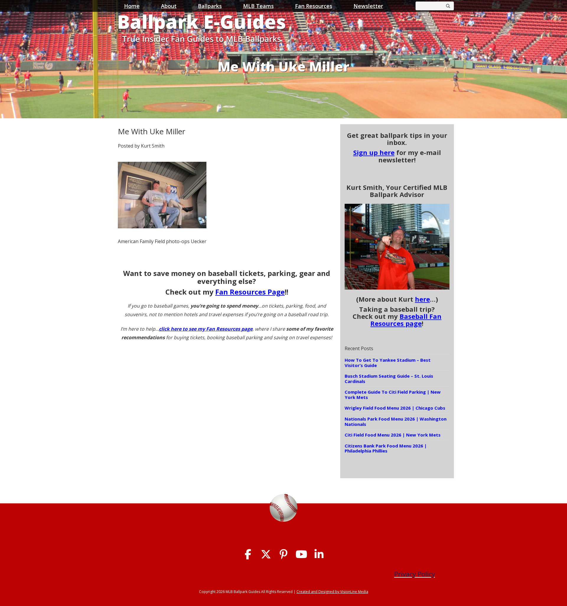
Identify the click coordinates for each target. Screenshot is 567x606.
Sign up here (374, 152)
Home (132, 5)
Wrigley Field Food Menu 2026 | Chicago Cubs (395, 408)
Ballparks (210, 5)
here (422, 299)
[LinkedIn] (319, 554)
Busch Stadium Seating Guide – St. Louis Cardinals (389, 378)
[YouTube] (301, 554)
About (169, 5)
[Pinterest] (283, 554)
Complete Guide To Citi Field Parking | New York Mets (393, 394)
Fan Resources (313, 5)
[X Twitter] (266, 554)
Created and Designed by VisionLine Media (332, 591)
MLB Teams (258, 5)
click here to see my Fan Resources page (205, 329)
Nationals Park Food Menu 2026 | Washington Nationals (396, 421)
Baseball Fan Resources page (405, 320)
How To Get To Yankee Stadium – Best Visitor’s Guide (388, 362)
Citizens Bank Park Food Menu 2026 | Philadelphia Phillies (386, 448)
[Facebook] (248, 554)
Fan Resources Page (250, 292)
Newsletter (368, 5)
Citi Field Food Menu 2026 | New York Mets (393, 435)
